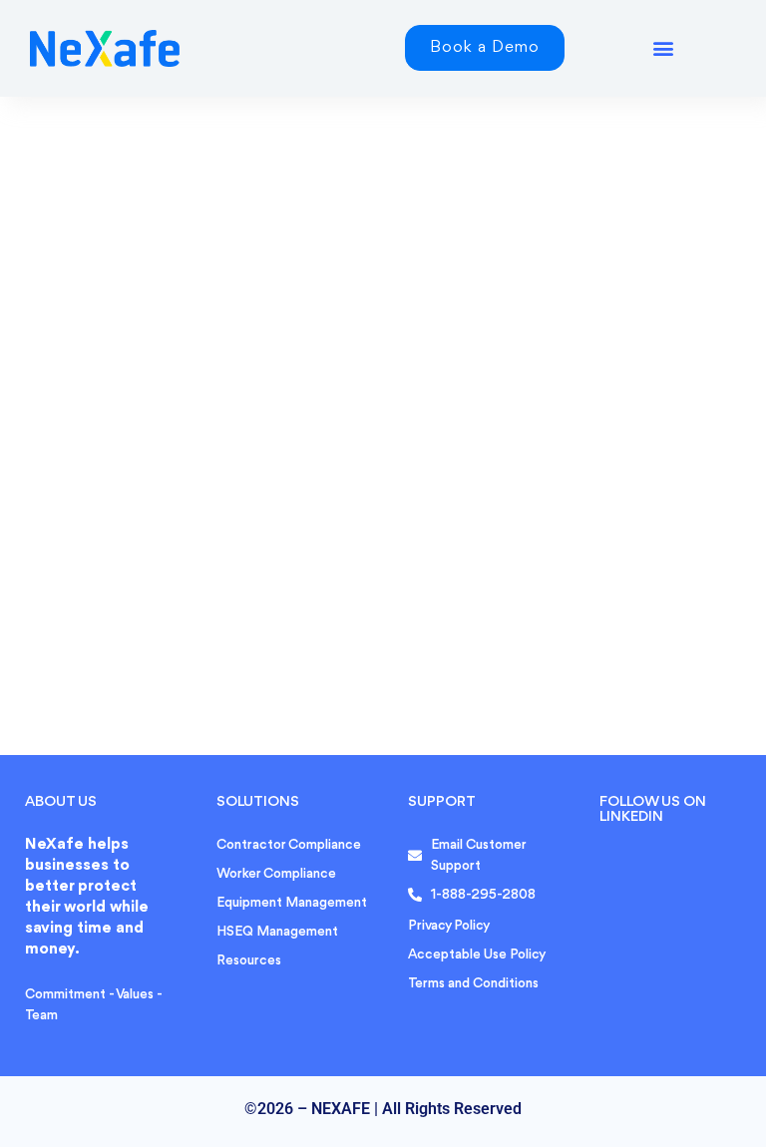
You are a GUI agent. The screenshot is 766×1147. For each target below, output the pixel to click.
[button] (662, 48)
